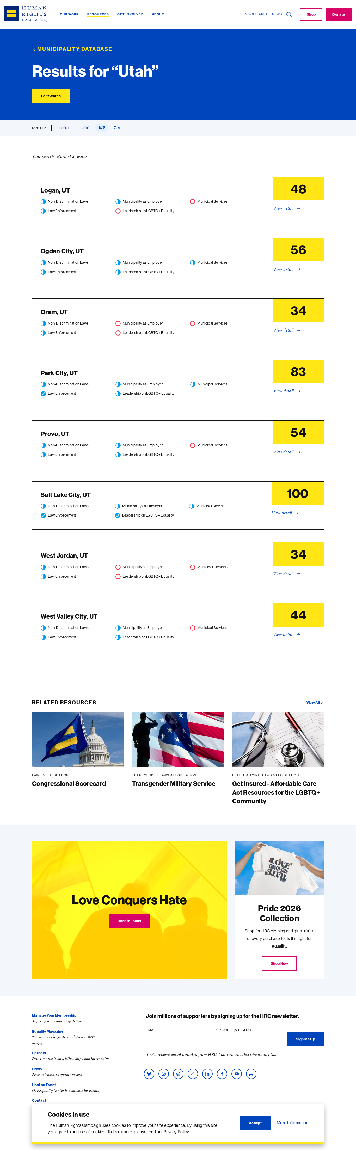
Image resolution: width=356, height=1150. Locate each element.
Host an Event (44, 1084)
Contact (39, 1100)
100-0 (64, 127)
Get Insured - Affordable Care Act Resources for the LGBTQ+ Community (276, 792)
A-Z (101, 127)
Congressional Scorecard (69, 783)
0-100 (84, 127)
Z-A (117, 127)
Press (37, 1069)
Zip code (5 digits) (243, 1030)
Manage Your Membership (54, 1015)
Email (162, 1030)
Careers (39, 1053)
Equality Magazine (47, 1031)
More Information (292, 1122)
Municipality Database (74, 49)
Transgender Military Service (173, 783)
